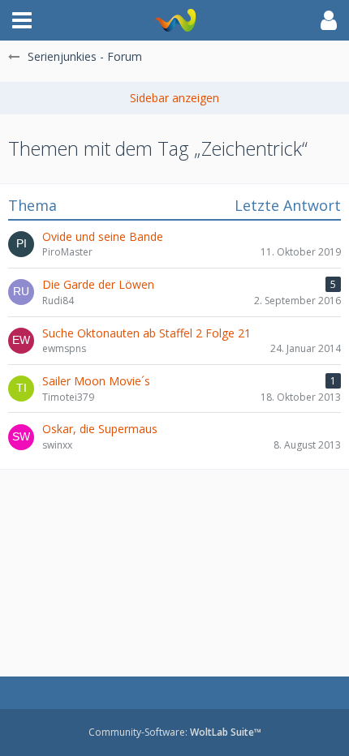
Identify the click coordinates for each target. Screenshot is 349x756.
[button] (22, 20)
